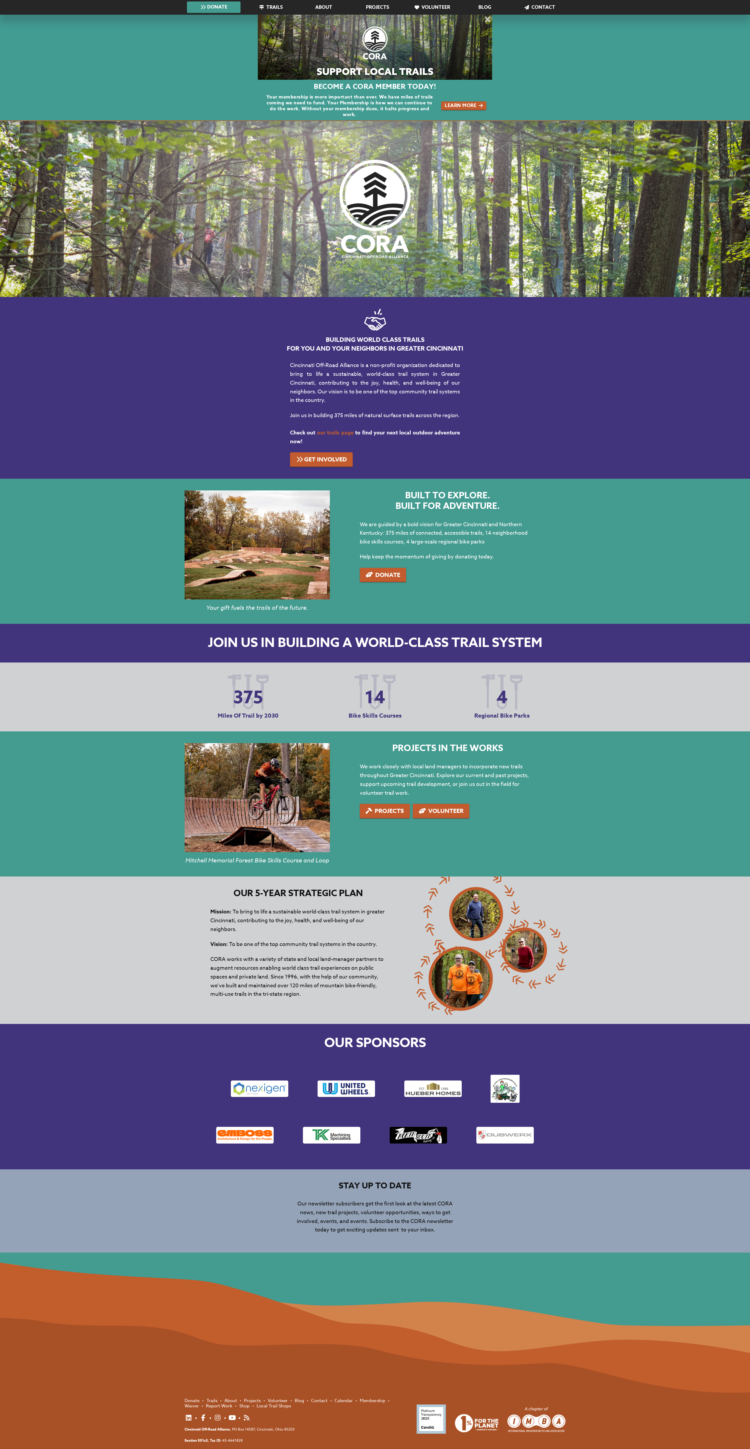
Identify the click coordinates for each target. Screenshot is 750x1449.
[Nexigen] (260, 1088)
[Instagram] (218, 1418)
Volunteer (436, 7)
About (323, 7)
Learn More (460, 105)
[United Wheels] (346, 1088)
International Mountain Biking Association (536, 1423)
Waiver (192, 1406)
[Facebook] (204, 1418)
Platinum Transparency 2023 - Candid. (431, 1419)
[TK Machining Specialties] (332, 1135)
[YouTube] (233, 1418)
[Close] (486, 20)
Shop (245, 1406)
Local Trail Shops (274, 1406)
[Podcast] (247, 1418)
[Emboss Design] (245, 1135)
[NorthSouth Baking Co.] (418, 1135)
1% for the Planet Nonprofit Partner (477, 1423)
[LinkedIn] (189, 1418)
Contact (543, 7)
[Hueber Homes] (433, 1088)
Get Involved (325, 459)
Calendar (344, 1400)
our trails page (335, 432)
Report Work (219, 1406)
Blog (484, 7)
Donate (217, 7)
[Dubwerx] (505, 1135)
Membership (373, 1400)
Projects (377, 7)
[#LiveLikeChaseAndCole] (505, 1088)
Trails (274, 7)
